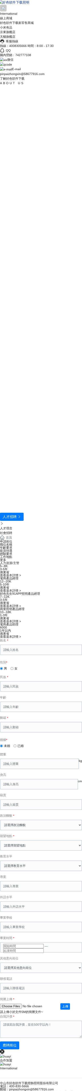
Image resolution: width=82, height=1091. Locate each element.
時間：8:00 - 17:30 (41, 46)
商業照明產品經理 (12, 609)
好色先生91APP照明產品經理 (20, 593)
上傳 (65, 1006)
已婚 (20, 746)
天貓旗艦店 (7, 36)
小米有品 (6, 27)
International (8, 13)
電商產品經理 (9, 578)
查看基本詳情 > (10, 575)
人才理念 (6, 528)
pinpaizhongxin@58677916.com (22, 74)
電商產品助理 (9, 624)
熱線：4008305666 (13, 46)
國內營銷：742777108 (15, 55)
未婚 (7, 746)
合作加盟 (6, 1060)
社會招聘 (6, 533)
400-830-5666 (19, 1086)
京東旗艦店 (7, 32)
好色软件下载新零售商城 (17, 23)
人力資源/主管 (9, 563)
